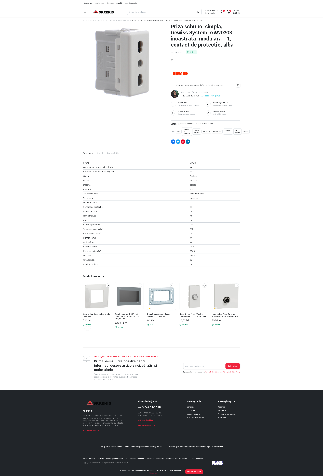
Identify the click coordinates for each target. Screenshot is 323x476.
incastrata (217, 132)
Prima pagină (87, 21)
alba (178, 132)
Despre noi (88, 3)
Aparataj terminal (101, 21)
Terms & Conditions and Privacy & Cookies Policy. (222, 372)
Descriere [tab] (88, 153)
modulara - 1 (228, 131)
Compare (109, 290)
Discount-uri (223, 410)
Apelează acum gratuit (210, 96)
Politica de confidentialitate (93, 458)
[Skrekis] (103, 12)
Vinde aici (222, 417)
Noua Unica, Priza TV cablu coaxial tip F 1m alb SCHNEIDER (193, 315)
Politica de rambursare (155, 458)
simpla (246, 132)
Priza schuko (237, 131)
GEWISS (112, 21)
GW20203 (206, 132)
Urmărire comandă (114, 3)
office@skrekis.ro (91, 430)
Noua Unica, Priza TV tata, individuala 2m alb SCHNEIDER (225, 315)
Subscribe (232, 366)
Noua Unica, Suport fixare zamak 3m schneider (158, 315)
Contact (190, 407)
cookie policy (151, 473)
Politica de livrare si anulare (176, 458)
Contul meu (99, 3)
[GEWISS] (180, 73)
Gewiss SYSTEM (123, 21)
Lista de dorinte (131, 3)
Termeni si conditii (137, 458)
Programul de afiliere (226, 414)
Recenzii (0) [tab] (113, 153)
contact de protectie (187, 131)
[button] (172, 60)
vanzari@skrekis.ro (146, 425)
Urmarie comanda (197, 458)
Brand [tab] (100, 153)
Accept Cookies (194, 471)
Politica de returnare (195, 417)
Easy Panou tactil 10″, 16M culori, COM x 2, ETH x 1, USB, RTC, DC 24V (127, 316)
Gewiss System (197, 131)
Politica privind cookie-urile (116, 458)
